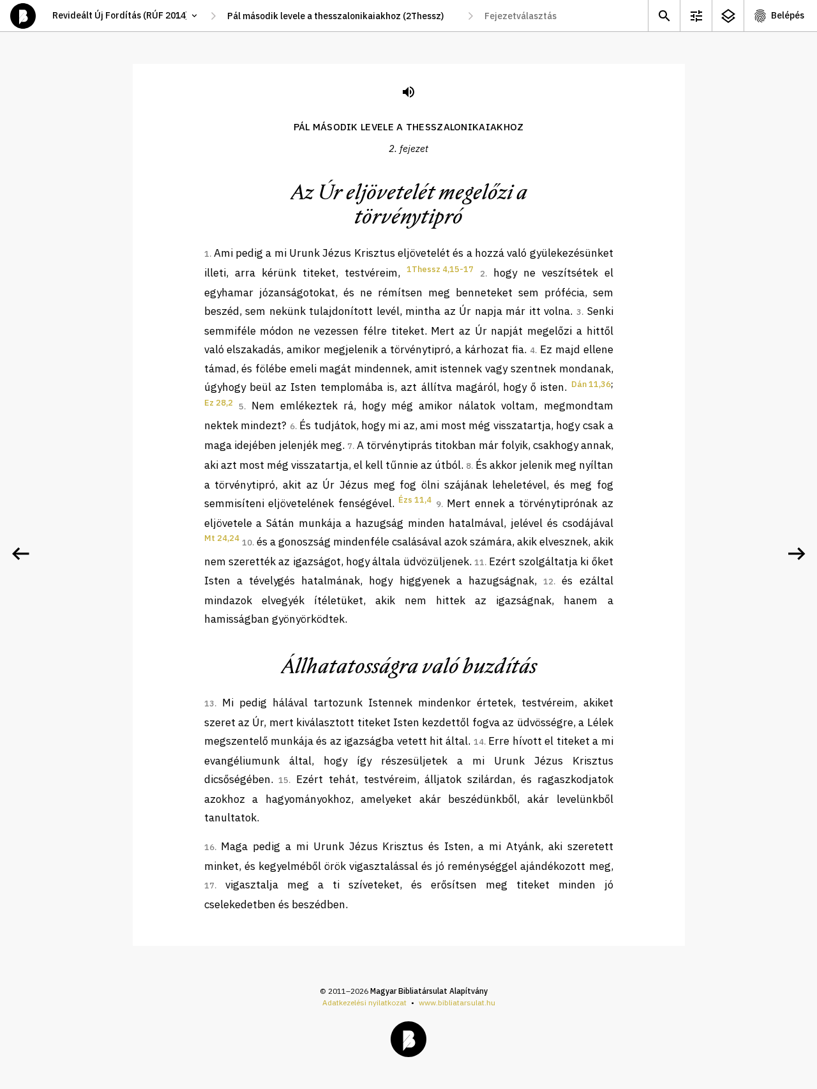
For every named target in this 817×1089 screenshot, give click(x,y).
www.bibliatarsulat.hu (457, 1002)
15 (283, 780)
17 (209, 885)
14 (479, 741)
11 (479, 562)
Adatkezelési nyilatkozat (364, 1002)
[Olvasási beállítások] (696, 15)
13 (209, 703)
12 (548, 581)
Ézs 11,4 (414, 499)
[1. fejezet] (20, 554)
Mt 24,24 (221, 538)
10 (247, 542)
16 (209, 847)
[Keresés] (664, 15)
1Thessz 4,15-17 (440, 269)
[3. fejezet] (796, 554)
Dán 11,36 (591, 384)
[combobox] (342, 16)
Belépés (787, 15)
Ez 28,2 (218, 402)
